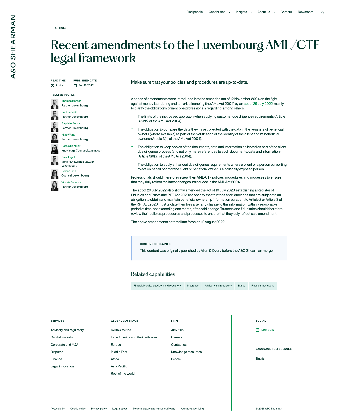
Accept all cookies (289, 408)
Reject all (260, 408)
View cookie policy (107, 415)
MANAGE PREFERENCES (230, 408)
